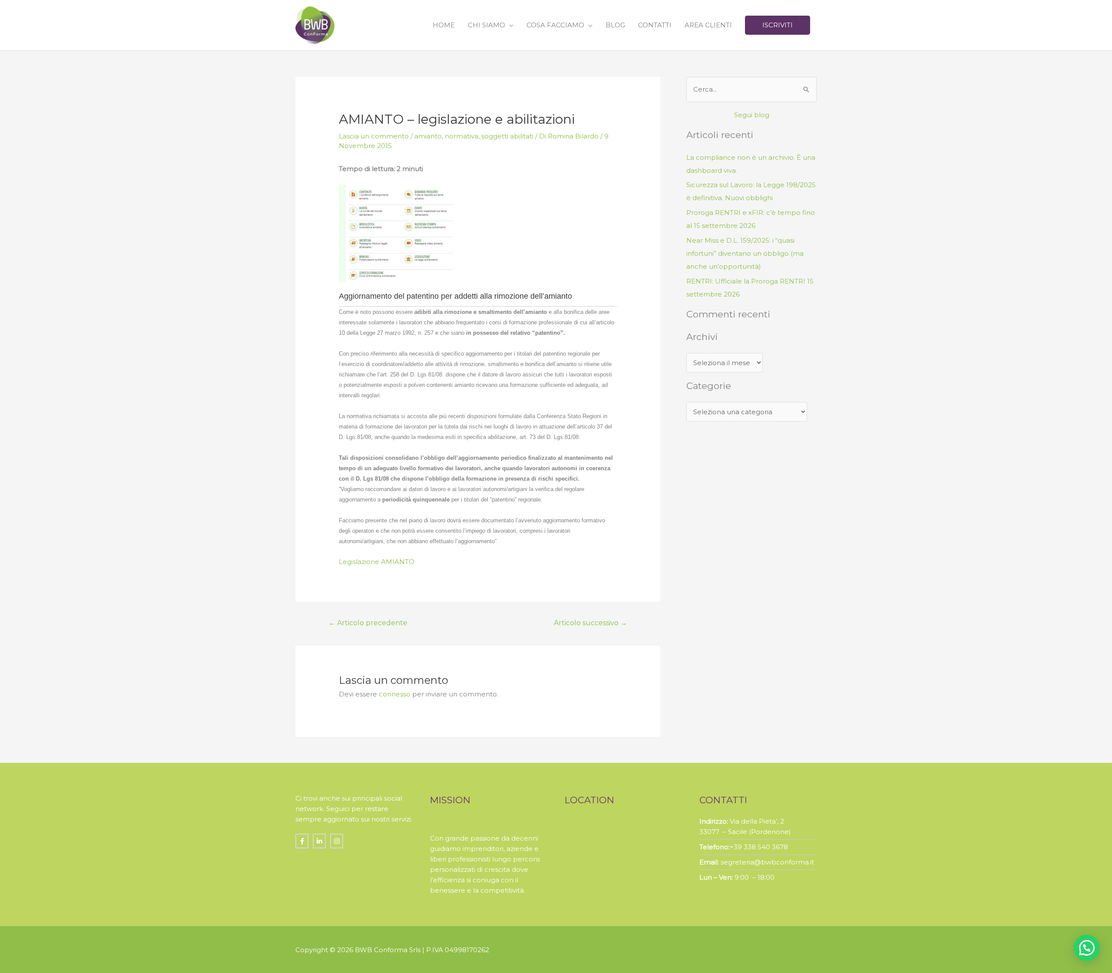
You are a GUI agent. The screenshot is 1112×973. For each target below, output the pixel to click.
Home (444, 25)
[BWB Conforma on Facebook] (301, 841)
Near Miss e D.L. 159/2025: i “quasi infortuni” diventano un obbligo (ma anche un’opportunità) (745, 253)
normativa (461, 136)
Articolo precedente (367, 623)
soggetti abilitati (507, 136)
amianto (428, 136)
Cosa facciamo (555, 25)
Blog (615, 25)
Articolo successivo (590, 623)
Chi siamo (486, 25)
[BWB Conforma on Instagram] (336, 841)
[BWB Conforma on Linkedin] (319, 841)
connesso (394, 694)
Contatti (655, 25)
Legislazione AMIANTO (376, 561)
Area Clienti (708, 25)
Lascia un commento (374, 136)
